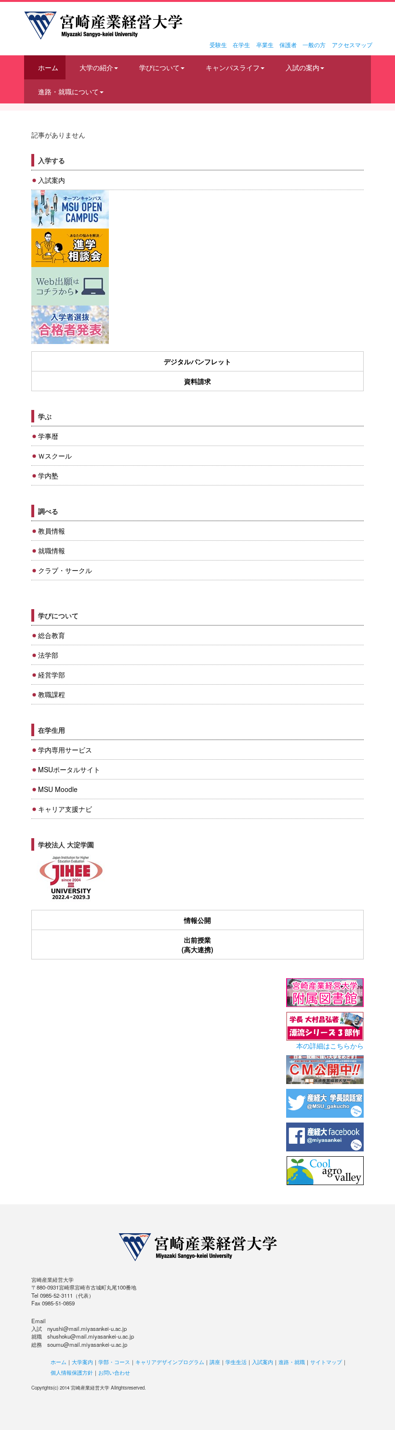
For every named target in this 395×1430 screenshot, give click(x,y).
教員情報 (51, 531)
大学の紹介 (96, 67)
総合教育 (51, 635)
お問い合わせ (114, 1372)
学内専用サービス (65, 749)
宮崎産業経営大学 (103, 25)
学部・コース (114, 1362)
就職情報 (51, 550)
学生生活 (236, 1362)
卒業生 (265, 44)
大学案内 (82, 1362)
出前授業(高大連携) (197, 944)
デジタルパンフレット (197, 361)
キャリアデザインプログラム (169, 1362)
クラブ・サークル (65, 570)
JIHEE (70, 878)
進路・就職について (68, 91)
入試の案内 (302, 67)
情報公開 (197, 920)
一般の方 (314, 44)
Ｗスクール (55, 455)
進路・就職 (291, 1362)
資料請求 (197, 381)
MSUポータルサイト (69, 769)
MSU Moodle (58, 789)
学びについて (159, 67)
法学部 (48, 655)
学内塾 (48, 475)
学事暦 (48, 436)
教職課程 (51, 694)
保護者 (288, 44)
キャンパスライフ (233, 67)
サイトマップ (326, 1362)
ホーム (48, 67)
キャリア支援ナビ (65, 809)
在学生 (241, 44)
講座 (215, 1362)
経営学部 (51, 674)
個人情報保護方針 (72, 1372)
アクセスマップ (352, 44)
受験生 (218, 44)
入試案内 (51, 180)
